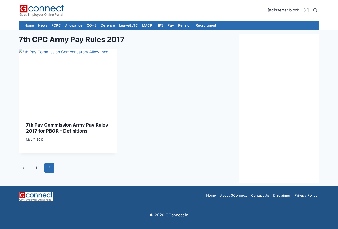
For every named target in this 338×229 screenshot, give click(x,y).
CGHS (92, 25)
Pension (185, 25)
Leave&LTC (128, 25)
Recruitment (206, 25)
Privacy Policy (306, 195)
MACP (147, 25)
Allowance (74, 25)
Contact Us (260, 195)
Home (29, 25)
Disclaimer (281, 195)
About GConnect (233, 195)
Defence (108, 25)
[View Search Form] (315, 10)
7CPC (56, 25)
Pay (171, 25)
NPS (159, 25)
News (42, 25)
